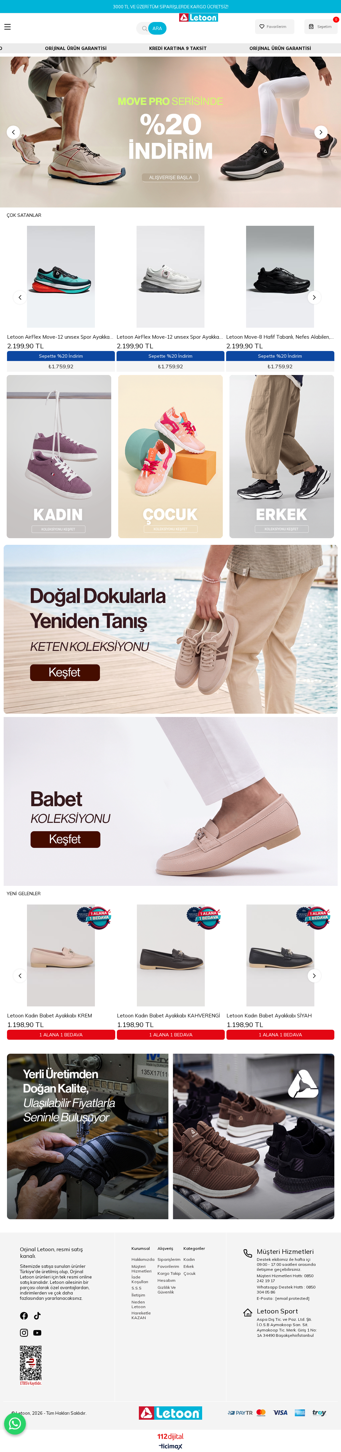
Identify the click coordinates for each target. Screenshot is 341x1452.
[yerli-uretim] (170, 1136)
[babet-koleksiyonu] (170, 801)
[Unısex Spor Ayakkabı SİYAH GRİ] (183, 955)
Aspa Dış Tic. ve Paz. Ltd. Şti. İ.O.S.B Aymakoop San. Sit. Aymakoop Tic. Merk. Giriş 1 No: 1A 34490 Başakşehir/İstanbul (287, 1327)
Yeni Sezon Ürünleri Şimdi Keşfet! (170, 6)
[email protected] (292, 1298)
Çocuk (189, 1273)
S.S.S (137, 1288)
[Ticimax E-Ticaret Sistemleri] (170, 1447)
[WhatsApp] (15, 1424)
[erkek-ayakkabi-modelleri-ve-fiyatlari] (281, 456)
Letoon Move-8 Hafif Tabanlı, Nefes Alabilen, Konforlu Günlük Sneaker (61, 337)
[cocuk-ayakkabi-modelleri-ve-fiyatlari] (170, 456)
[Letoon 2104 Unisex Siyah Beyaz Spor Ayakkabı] (280, 277)
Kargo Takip (169, 1273)
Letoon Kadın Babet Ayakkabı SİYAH (62, 1016)
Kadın (189, 1259)
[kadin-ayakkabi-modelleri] (59, 456)
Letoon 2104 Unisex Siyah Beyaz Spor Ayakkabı (280, 337)
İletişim (138, 1295)
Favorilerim (168, 1266)
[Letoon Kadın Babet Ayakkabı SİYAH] (73, 955)
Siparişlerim (169, 1259)
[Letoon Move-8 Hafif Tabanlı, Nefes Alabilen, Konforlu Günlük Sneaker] (61, 277)
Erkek (188, 1266)
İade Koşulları (140, 1279)
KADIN (77, 41)
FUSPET (201, 41)
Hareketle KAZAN (141, 1315)
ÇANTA (263, 41)
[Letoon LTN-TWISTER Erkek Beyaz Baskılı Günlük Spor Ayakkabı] (171, 277)
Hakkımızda (143, 1259)
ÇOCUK (139, 41)
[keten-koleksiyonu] (170, 629)
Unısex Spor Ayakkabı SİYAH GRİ (166, 1016)
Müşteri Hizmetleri (142, 1268)
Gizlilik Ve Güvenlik (167, 1289)
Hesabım (166, 1280)
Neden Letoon (139, 1304)
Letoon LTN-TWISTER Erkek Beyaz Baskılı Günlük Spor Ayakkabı (171, 337)
